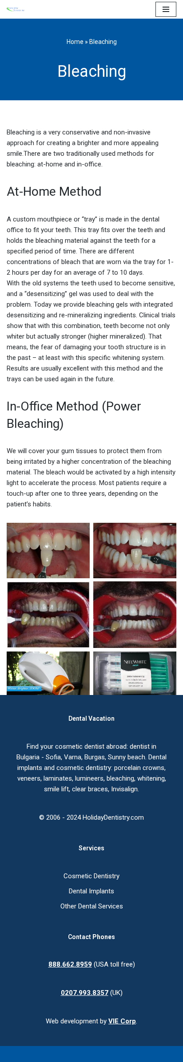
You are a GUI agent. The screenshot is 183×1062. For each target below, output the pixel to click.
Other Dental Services (91, 906)
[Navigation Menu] (165, 9)
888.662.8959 (70, 964)
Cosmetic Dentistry (91, 876)
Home (75, 41)
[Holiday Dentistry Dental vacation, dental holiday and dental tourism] (18, 9)
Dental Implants (91, 891)
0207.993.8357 (84, 993)
